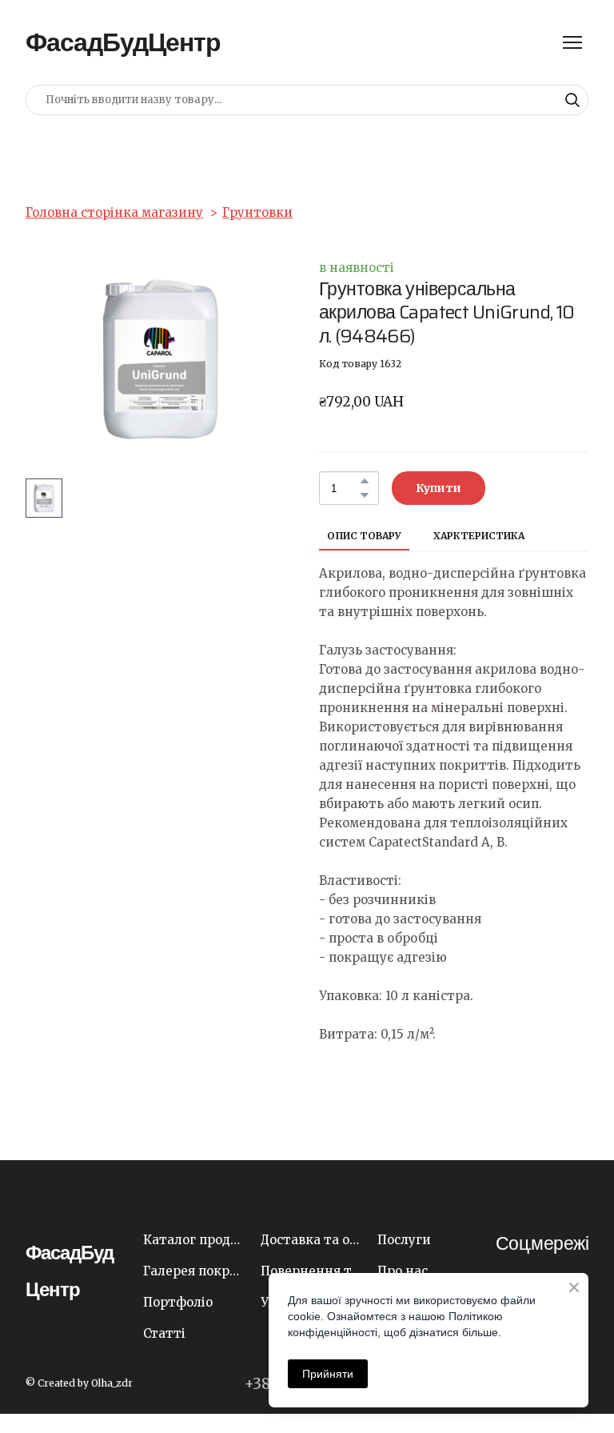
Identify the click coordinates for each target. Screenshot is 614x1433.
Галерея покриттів (194, 1271)
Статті (164, 1333)
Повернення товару (311, 1271)
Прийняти (327, 1373)
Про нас (402, 1271)
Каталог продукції (194, 1239)
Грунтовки (257, 212)
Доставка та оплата (311, 1239)
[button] (572, 100)
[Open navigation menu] (572, 42)
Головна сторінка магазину (114, 212)
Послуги (404, 1239)
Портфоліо (178, 1302)
